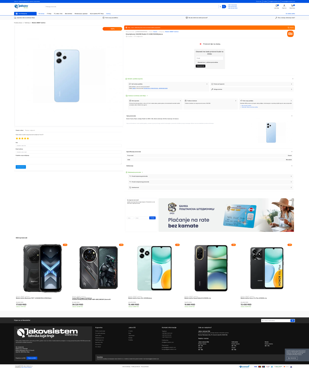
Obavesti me (200, 66)
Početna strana (18, 22)
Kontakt (130, 337)
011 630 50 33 (147, 88)
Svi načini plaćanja (100, 333)
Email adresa (19, 149)
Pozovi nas (258, 1)
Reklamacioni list (99, 337)
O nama (131, 331)
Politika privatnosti (135, 366)
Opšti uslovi (98, 335)
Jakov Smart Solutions (26, 367)
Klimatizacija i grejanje (81, 13)
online (133, 88)
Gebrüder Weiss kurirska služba (250, 107)
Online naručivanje (100, 331)
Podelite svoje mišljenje (22, 155)
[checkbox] (196, 62)
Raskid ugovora (99, 340)
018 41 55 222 (154, 88)
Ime (17, 142)
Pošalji (152, 218)
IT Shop (49, 13)
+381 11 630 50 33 (166, 337)
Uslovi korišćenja (126, 366)
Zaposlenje (131, 335)
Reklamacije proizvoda (134, 172)
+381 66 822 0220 (163, 88)
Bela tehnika (68, 13)
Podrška (265, 1)
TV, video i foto (58, 13)
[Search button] (224, 6)
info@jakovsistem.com (274, 1)
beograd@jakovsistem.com (288, 1)
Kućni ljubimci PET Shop (97, 13)
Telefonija (27, 22)
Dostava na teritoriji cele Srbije (137, 95)
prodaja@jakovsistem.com (169, 347)
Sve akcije (98, 346)
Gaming (108, 13)
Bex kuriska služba (246, 105)
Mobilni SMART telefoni (38, 22)
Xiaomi (155, 31)
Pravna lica (98, 344)
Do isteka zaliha (290, 13)
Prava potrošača (145, 366)
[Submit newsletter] (292, 320)
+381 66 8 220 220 (167, 333)
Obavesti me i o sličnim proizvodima (208, 62)
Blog (130, 333)
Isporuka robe (99, 342)
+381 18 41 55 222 (166, 335)
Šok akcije (41, 13)
